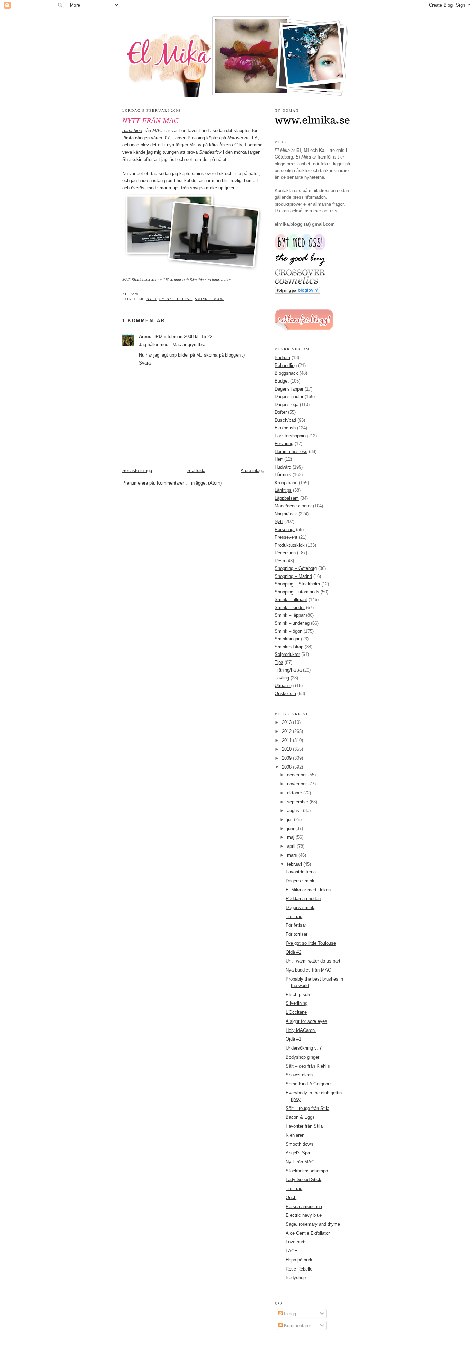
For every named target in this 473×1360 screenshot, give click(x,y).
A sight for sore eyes (306, 1021)
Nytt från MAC (150, 121)
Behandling (286, 365)
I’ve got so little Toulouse (311, 943)
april (292, 846)
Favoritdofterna (301, 871)
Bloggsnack (286, 373)
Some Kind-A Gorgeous (309, 1083)
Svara (145, 363)
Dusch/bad (285, 420)
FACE (291, 1251)
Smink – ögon (209, 299)
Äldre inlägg (252, 470)
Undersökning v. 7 (304, 1048)
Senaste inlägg (137, 470)
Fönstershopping (291, 435)
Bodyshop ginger (302, 1057)
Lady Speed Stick (303, 1179)
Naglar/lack (286, 513)
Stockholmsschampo (307, 1170)
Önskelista (285, 693)
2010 (287, 749)
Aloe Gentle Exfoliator (308, 1233)
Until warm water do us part (313, 961)
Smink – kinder (290, 607)
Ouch (291, 1197)
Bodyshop (296, 1277)
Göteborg (284, 157)
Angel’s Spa (298, 1152)
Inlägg (289, 1313)
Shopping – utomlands (297, 592)
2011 (287, 740)
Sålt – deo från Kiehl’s (308, 1066)
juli (290, 819)
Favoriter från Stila (304, 1126)
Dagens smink (300, 880)
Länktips (283, 490)
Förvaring (284, 443)
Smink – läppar (175, 299)
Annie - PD (150, 336)
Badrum (282, 357)
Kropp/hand (286, 482)
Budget (282, 381)
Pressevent (286, 537)
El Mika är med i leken (308, 889)
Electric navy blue (304, 1215)
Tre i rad (294, 916)
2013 (287, 722)
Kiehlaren (295, 1135)
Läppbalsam (287, 498)
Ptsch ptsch (298, 994)
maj (291, 837)
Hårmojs (283, 474)
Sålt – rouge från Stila (307, 1108)
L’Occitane (296, 1012)
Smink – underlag (292, 623)
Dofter (281, 412)
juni (291, 828)
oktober (295, 792)
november (297, 783)
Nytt (151, 299)
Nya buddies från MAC (308, 970)
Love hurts (296, 1241)
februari (295, 864)
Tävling (282, 678)
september (298, 801)
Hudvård (283, 467)
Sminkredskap (289, 646)
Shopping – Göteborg (296, 568)
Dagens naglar (289, 396)
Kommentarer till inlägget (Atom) (189, 483)
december (297, 774)
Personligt (285, 529)
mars (292, 855)
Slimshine (132, 130)
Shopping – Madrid (293, 576)
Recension (285, 552)
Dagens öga (286, 404)
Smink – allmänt (291, 599)
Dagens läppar (289, 389)
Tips (279, 662)
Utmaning (284, 685)
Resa (280, 560)
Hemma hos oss (291, 451)
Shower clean (299, 1074)
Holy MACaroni (301, 1030)
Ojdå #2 (293, 952)
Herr (279, 459)
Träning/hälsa (288, 670)
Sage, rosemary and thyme (313, 1224)
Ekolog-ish (285, 427)
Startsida (196, 470)
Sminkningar (287, 638)
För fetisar (296, 925)
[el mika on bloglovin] (297, 292)
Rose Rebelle (299, 1269)
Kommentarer (297, 1325)
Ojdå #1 (293, 1039)
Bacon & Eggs (300, 1117)
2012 (287, 731)
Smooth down (299, 1144)
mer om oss (325, 210)
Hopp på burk (299, 1260)
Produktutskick (290, 545)
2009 (287, 758)
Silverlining (296, 1003)
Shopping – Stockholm (297, 584)
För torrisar (296, 934)
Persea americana (304, 1206)
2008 (287, 767)
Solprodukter (287, 654)
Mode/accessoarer (293, 505)
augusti (295, 810)
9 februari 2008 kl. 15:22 (188, 336)
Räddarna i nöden (303, 898)
